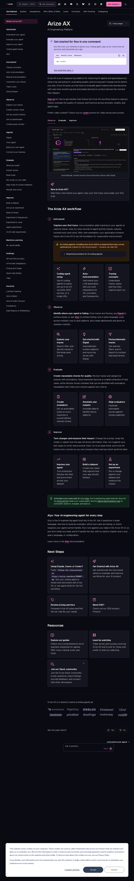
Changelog (103, 11)
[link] (88, 190)
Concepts (75, 11)
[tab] (57, 55)
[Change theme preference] (126, 4)
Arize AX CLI (62, 501)
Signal (120, 313)
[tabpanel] (90, 61)
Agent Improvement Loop (108, 501)
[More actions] (127, 23)
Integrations (35, 11)
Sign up (51, 99)
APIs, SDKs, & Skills (51, 11)
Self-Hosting (89, 11)
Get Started (11, 11)
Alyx (77, 317)
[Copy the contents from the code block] (119, 55)
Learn (65, 11)
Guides (23, 11)
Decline (114, 870)
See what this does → (63, 70)
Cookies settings (72, 870)
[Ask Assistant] (123, 55)
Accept (93, 870)
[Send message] (110, 748)
